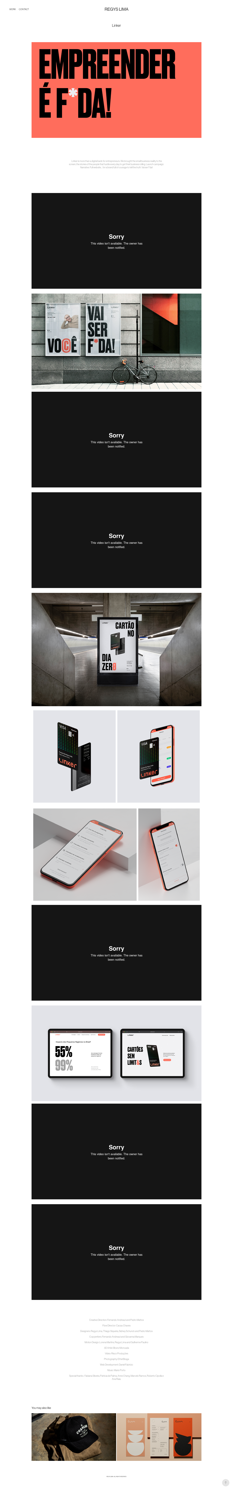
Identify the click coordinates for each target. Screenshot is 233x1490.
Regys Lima (117, 9)
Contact (24, 9)
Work (12, 9)
